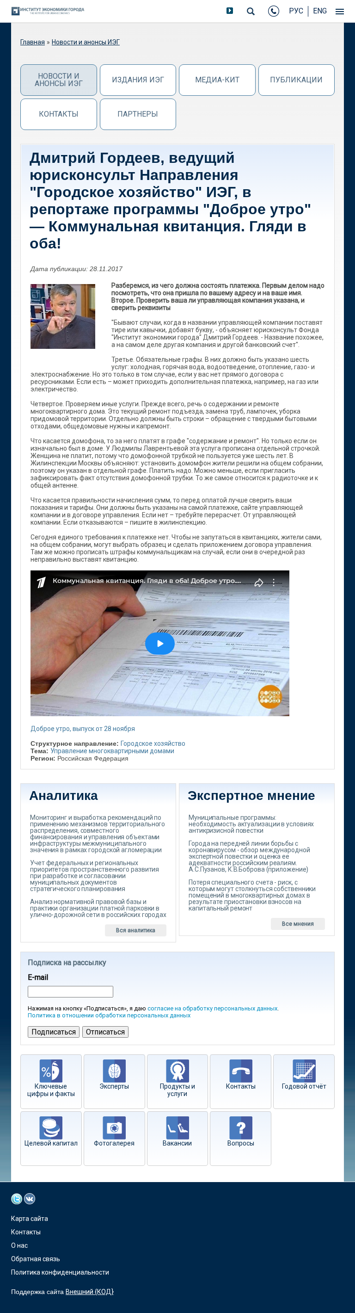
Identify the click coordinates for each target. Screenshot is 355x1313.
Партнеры (137, 114)
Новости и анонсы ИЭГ (86, 42)
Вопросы (240, 1143)
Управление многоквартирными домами (112, 751)
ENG (320, 10)
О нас (19, 1245)
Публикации (296, 79)
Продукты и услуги (177, 1090)
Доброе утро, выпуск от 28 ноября (83, 728)
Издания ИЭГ (138, 79)
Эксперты (114, 1086)
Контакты (59, 114)
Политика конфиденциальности (60, 1272)
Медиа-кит (217, 79)
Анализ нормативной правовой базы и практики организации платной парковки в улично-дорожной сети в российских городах (98, 908)
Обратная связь (35, 1259)
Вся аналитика (135, 930)
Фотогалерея (114, 1143)
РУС (296, 10)
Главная (32, 42)
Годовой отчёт (304, 1086)
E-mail (38, 977)
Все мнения (298, 924)
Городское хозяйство (153, 743)
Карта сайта (29, 1218)
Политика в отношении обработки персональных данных (109, 1015)
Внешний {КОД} (90, 1291)
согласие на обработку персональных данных (212, 1008)
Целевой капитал (51, 1143)
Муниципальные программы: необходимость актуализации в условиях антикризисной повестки (251, 824)
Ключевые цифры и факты (51, 1090)
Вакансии (177, 1143)
